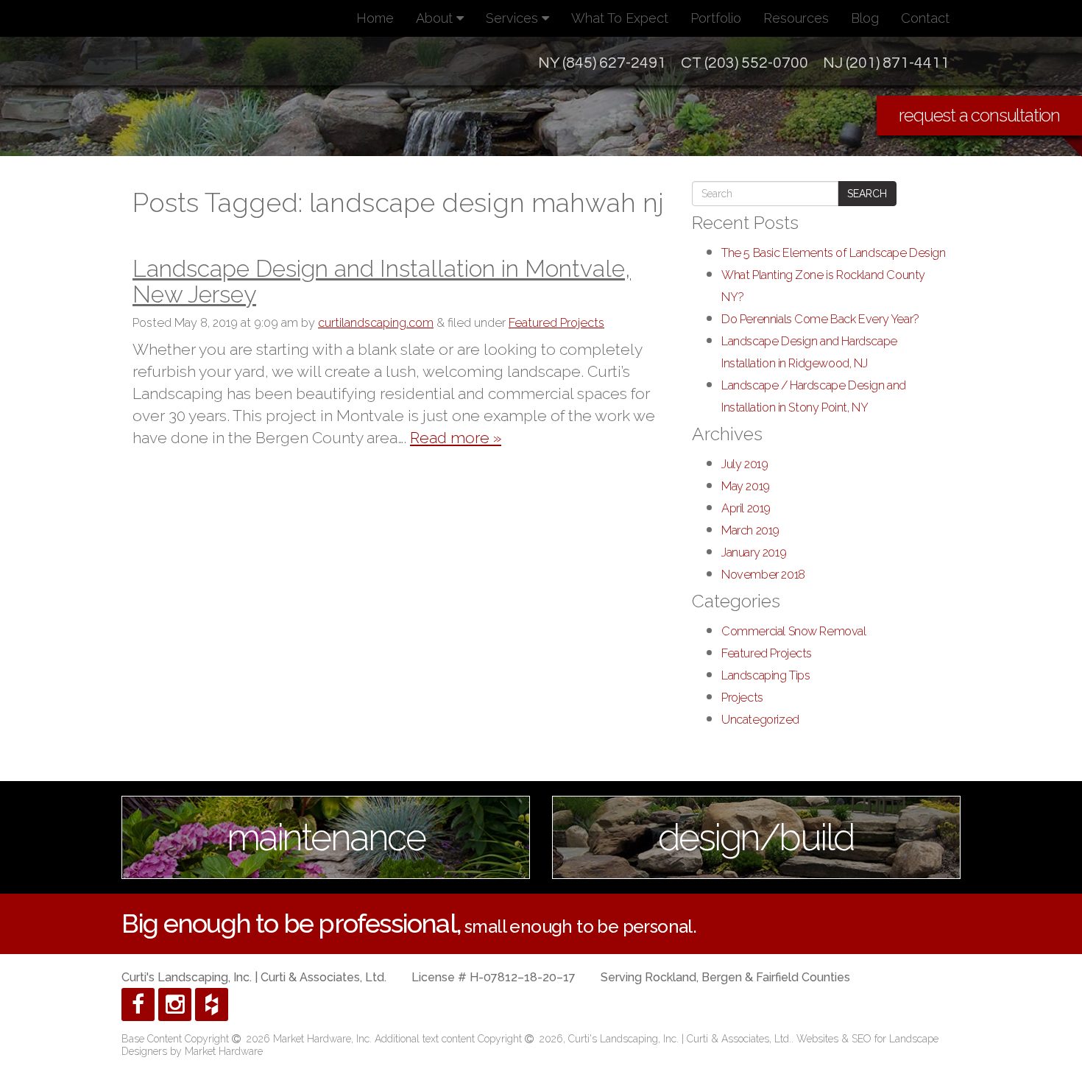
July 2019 (744, 464)
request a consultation (979, 115)
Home (375, 18)
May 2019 (745, 486)
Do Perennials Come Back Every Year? (820, 319)
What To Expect (619, 18)
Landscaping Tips (765, 675)
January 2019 (753, 552)
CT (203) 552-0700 (744, 63)
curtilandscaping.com (376, 323)
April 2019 (746, 508)
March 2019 (750, 530)
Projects (742, 698)
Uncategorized (760, 720)
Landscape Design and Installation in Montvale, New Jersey (381, 281)
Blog (865, 18)
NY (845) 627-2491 (602, 63)
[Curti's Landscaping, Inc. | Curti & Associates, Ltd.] (225, 90)
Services (514, 18)
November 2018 (763, 575)
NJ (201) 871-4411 (886, 63)
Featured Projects (556, 323)
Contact (925, 18)
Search (867, 193)
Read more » (455, 437)
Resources (796, 18)
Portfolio (715, 18)
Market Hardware (224, 1051)
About (436, 18)
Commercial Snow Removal (793, 631)
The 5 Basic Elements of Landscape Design (833, 253)
